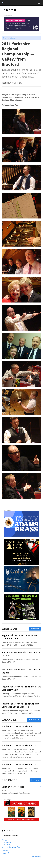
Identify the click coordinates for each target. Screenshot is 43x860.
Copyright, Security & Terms (11, 847)
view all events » (35, 629)
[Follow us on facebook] (2, 10)
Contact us (5, 840)
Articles (12, 38)
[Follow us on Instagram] (7, 10)
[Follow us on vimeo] (12, 10)
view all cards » (35, 780)
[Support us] (15, 10)
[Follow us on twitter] (4, 10)
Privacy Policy (6, 842)
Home (5, 38)
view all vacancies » (34, 720)
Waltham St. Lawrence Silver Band (19, 726)
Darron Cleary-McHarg (13, 786)
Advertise (5, 851)
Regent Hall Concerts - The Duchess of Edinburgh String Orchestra (21, 705)
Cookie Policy (6, 845)
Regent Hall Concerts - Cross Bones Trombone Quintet (19, 637)
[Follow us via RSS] (9, 10)
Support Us (5, 853)
